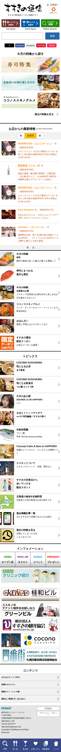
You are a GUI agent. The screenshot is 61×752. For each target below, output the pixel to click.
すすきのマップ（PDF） (11, 677)
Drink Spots (30, 29)
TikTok (52, 45)
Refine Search (50, 29)
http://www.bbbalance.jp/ (11, 727)
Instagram (30, 45)
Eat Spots (10, 29)
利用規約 (48, 708)
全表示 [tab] (30, 135)
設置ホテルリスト (8, 684)
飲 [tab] (40, 135)
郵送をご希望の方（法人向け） (13, 699)
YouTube (41, 45)
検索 (52, 36)
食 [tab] (21, 135)
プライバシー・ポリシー (48, 714)
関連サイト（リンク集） (11, 692)
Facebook (20, 45)
